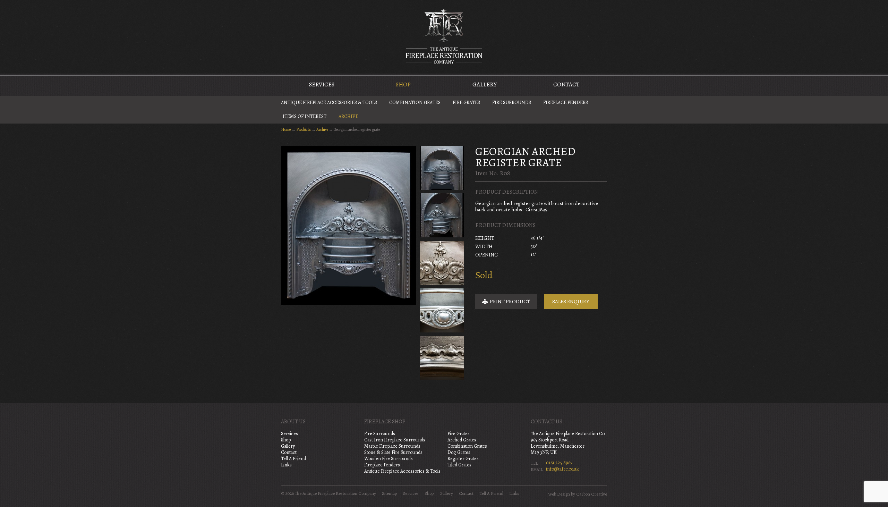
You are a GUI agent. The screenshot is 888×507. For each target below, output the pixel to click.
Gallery (484, 84)
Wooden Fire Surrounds (388, 458)
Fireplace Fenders (565, 102)
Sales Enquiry (570, 301)
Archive (348, 116)
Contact (566, 84)
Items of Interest (304, 116)
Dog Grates (458, 452)
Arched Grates (461, 440)
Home (286, 129)
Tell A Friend (293, 458)
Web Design (559, 494)
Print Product (509, 301)
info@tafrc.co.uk (562, 469)
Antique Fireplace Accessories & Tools (329, 102)
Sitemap (389, 493)
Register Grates (463, 458)
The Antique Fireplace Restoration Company (444, 36)
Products (303, 129)
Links (286, 465)
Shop (403, 84)
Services (321, 84)
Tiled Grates (459, 465)
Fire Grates (466, 102)
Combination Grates (415, 102)
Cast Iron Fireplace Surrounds (394, 440)
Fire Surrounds (511, 102)
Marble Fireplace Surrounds (392, 446)
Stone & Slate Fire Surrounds (393, 452)
